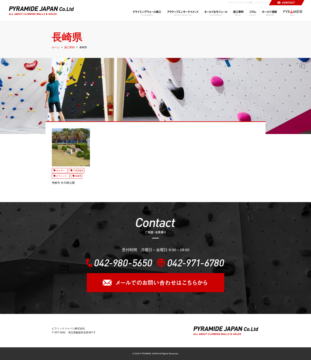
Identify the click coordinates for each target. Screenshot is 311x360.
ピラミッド (62, 176)
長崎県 (78, 176)
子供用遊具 (78, 170)
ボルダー (61, 170)
